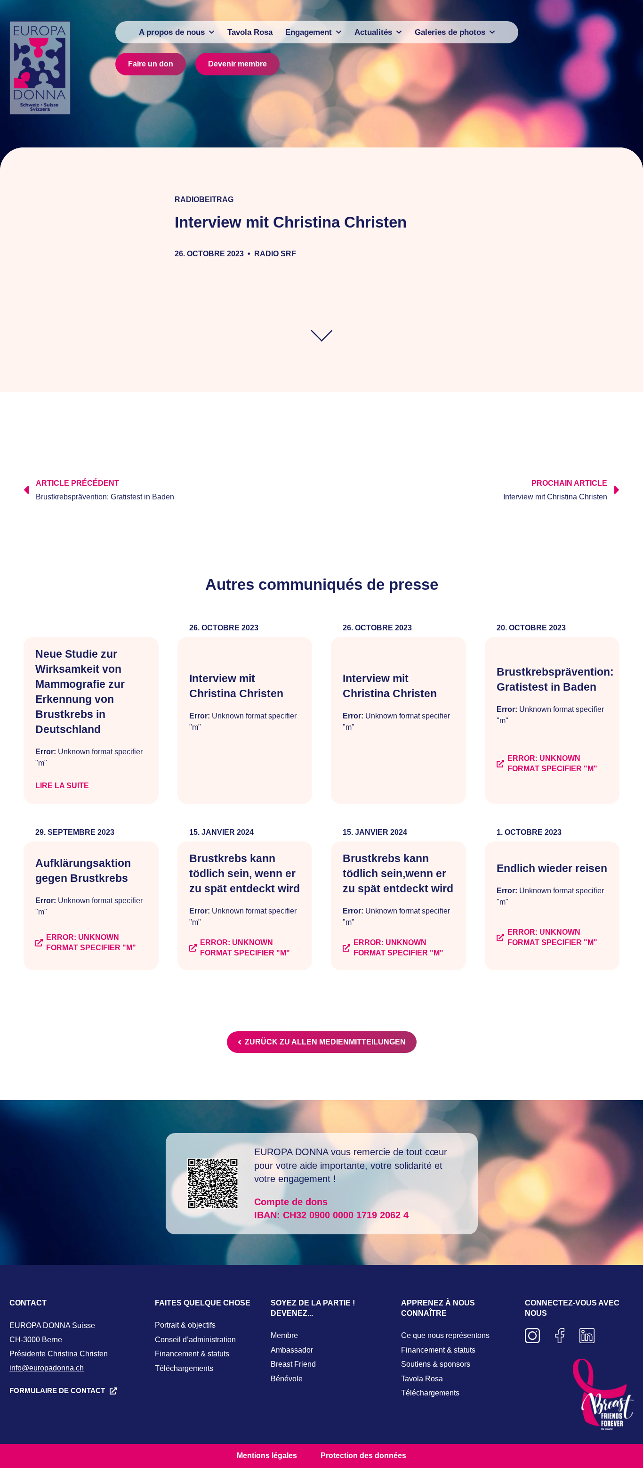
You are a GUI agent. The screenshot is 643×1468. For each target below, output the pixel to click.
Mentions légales (267, 1456)
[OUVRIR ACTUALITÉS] (399, 32)
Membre (284, 1335)
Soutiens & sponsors (435, 1364)
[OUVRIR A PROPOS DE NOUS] (212, 32)
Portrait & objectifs (185, 1325)
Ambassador (292, 1350)
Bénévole (287, 1379)
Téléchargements (184, 1368)
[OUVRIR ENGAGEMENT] (339, 32)
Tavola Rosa (422, 1379)
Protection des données (363, 1456)
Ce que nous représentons (445, 1335)
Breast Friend (293, 1364)
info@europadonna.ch (46, 1368)
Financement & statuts (192, 1354)
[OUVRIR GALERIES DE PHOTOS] (492, 32)
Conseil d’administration (195, 1340)
